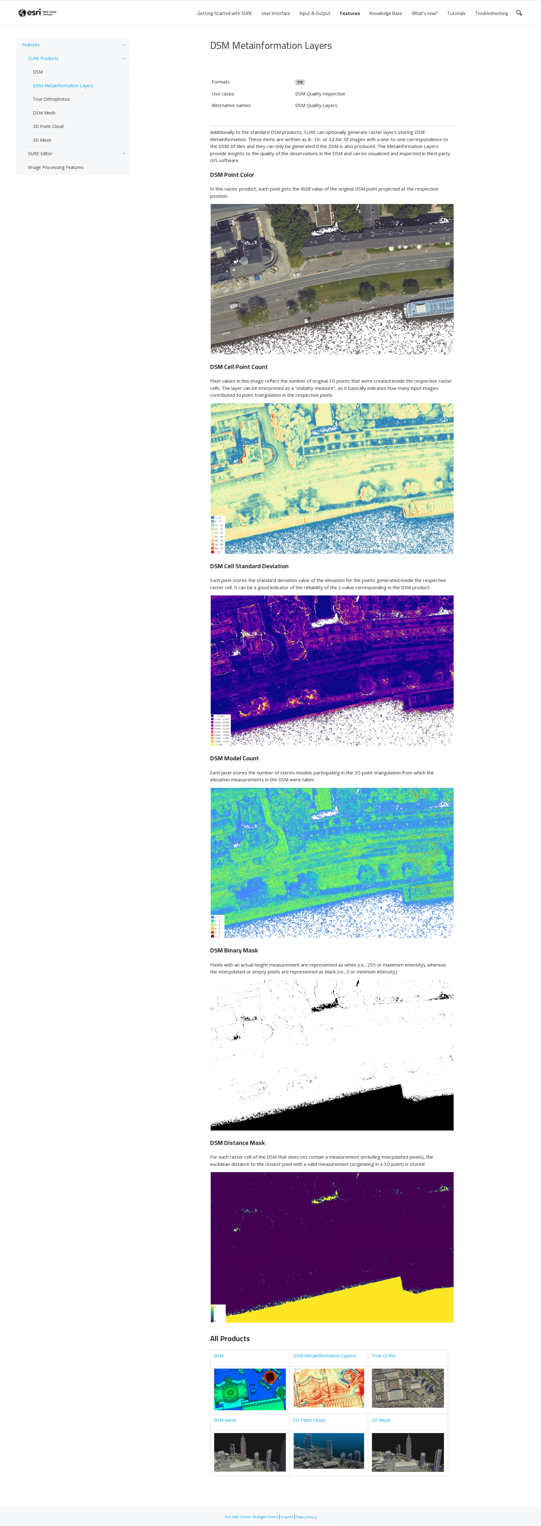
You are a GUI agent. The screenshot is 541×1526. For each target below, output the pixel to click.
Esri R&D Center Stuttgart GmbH (251, 1516)
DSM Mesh (44, 113)
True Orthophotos (51, 99)
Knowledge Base (385, 13)
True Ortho (383, 1355)
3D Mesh (42, 140)
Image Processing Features (56, 167)
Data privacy (306, 1516)
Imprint (287, 1516)
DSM (38, 72)
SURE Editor (40, 153)
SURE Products (43, 58)
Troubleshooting (491, 13)
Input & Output (315, 13)
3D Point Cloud (48, 126)
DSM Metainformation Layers (63, 86)
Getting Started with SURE (225, 13)
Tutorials (456, 13)
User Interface (276, 13)
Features (350, 13)
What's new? (425, 13)
